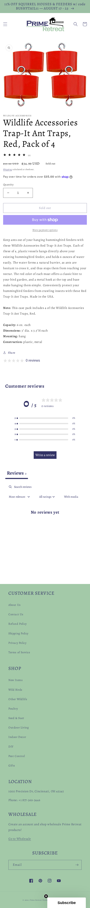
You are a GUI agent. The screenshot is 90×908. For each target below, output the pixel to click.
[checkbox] (71, 497)
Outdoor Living (18, 728)
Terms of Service (19, 652)
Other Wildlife (17, 699)
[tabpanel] (45, 521)
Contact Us (15, 614)
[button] (5, 24)
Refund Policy (17, 624)
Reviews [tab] (16, 473)
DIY (11, 747)
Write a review (45, 455)
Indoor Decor (17, 737)
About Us (14, 605)
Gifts (11, 766)
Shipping (7, 169)
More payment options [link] (45, 230)
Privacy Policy (17, 643)
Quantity (8, 184)
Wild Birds (15, 690)
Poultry (13, 709)
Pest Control (16, 756)
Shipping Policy (18, 633)
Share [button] (11, 353)
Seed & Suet (16, 718)
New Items (15, 680)
